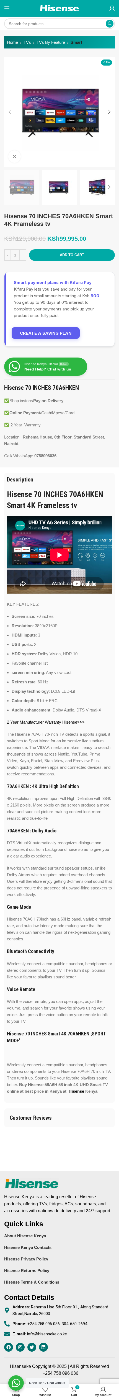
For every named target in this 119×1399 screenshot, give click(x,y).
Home (12, 42)
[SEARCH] (109, 24)
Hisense (76, 1091)
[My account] (112, 8)
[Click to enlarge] (14, 156)
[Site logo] (59, 8)
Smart (76, 42)
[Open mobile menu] (6, 8)
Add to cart (72, 255)
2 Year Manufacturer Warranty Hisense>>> (46, 722)
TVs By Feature (51, 42)
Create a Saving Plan (45, 333)
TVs (27, 42)
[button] (9, 111)
